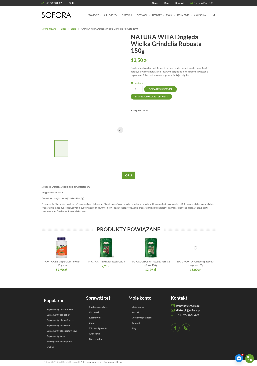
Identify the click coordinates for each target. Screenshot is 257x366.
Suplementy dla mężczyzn (60, 320)
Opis (128, 175)
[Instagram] (186, 328)
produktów (205, 2)
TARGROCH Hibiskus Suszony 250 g (106, 261)
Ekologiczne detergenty (59, 341)
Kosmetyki (95, 317)
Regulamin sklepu (113, 362)
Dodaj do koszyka (160, 89)
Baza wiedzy (95, 338)
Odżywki (94, 312)
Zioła (73, 28)
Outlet (72, 2)
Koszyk (135, 312)
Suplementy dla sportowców (62, 330)
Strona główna (48, 28)
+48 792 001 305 (53, 2)
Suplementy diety (98, 306)
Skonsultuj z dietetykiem (151, 96)
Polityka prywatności (91, 362)
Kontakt (179, 2)
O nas (155, 2)
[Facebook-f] (175, 328)
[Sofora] (56, 14)
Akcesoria (94, 333)
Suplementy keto (56, 336)
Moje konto (137, 306)
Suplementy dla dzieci (58, 325)
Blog (166, 2)
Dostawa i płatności (141, 317)
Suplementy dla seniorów (60, 309)
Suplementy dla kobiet (58, 314)
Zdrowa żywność (98, 328)
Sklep (63, 28)
